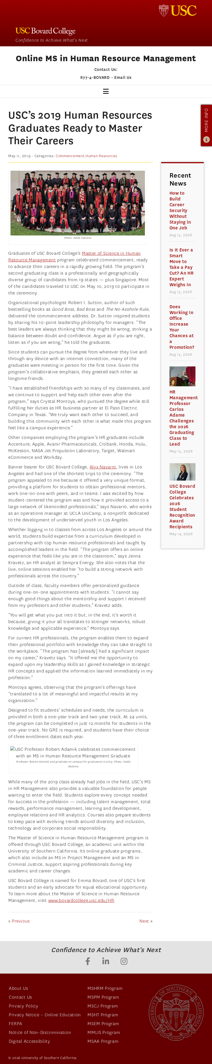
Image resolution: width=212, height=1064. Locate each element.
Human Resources (101, 156)
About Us (18, 988)
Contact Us (20, 997)
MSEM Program (103, 1024)
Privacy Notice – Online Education (45, 1015)
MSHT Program (103, 1015)
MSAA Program (103, 1041)
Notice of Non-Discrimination (40, 1032)
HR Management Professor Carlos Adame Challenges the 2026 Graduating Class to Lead (182, 418)
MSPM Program (103, 997)
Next (144, 921)
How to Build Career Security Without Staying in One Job (180, 210)
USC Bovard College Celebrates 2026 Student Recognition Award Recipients (182, 506)
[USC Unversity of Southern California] (176, 1013)
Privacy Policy (23, 1006)
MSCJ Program (103, 1006)
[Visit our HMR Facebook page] (88, 962)
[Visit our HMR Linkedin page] (106, 962)
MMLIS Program (104, 1032)
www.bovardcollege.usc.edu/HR (81, 900)
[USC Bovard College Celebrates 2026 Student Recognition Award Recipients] (182, 472)
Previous (21, 921)
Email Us (123, 77)
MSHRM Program (105, 988)
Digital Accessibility (29, 1041)
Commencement (70, 156)
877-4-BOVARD (95, 77)
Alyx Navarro (103, 467)
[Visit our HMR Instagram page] (124, 962)
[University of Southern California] (178, 10)
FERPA (15, 1024)
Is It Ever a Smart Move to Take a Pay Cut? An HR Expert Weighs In (181, 267)
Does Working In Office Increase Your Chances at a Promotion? (181, 327)
